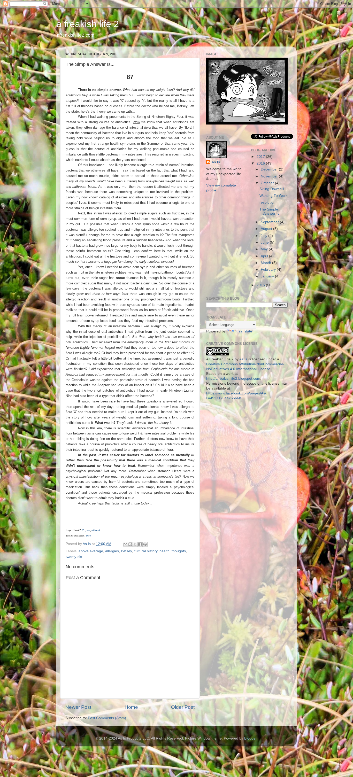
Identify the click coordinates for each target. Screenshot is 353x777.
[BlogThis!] (130, 544)
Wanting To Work (273, 196)
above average (91, 551)
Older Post (183, 707)
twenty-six (74, 557)
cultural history (145, 551)
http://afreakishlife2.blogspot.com (233, 378)
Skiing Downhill (271, 189)
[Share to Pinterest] (145, 544)
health (164, 551)
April (265, 256)
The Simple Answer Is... (270, 211)
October (268, 183)
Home (131, 707)
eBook (95, 530)
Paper (86, 530)
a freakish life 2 (87, 24)
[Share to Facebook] (140, 544)
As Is (215, 162)
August (267, 229)
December (270, 169)
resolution (267, 202)
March (266, 263)
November (270, 176)
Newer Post (78, 707)
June (265, 242)
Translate (244, 331)
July (264, 236)
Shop (88, 535)
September (270, 222)
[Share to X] (135, 544)
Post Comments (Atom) (107, 718)
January (268, 276)
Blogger (250, 738)
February (269, 269)
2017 (261, 157)
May (265, 249)
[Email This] (125, 544)
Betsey (126, 551)
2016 (261, 163)
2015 (261, 285)
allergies (112, 551)
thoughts (179, 551)
